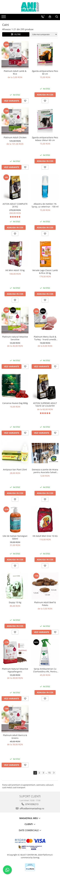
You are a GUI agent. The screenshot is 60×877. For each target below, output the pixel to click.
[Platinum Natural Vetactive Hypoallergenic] (15, 652)
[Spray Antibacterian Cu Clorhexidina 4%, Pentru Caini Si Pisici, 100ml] (45, 652)
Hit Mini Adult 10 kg (15, 270)
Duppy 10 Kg (15, 602)
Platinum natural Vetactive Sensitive (15, 338)
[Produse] (4, 17)
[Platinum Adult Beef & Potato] (45, 586)
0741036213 (31, 804)
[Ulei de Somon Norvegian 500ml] (15, 519)
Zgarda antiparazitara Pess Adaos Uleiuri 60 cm (45, 139)
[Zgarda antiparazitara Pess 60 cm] (45, 54)
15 (49, 772)
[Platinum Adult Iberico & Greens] (15, 718)
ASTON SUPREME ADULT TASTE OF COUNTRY (45, 404)
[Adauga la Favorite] (25, 100)
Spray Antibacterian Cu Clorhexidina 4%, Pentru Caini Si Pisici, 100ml (45, 670)
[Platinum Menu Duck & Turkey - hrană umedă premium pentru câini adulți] (45, 320)
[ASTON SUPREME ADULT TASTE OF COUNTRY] (45, 386)
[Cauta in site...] (56, 17)
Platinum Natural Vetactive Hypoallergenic (15, 670)
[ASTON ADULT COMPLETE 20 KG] (15, 187)
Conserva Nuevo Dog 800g (15, 403)
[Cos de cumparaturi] (50, 17)
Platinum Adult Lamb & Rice (15, 72)
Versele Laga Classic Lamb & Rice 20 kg (45, 271)
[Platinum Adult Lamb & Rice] (15, 54)
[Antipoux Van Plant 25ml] (15, 453)
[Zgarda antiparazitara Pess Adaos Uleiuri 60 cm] (45, 121)
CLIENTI (29, 824)
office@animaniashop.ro (31, 808)
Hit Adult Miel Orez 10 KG (45, 536)
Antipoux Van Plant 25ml (15, 469)
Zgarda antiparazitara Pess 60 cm (45, 72)
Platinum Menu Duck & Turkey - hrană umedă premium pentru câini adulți (45, 338)
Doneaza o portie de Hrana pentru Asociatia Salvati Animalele (45, 471)
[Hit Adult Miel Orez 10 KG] (45, 519)
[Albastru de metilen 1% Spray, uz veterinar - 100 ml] (45, 187)
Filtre (17, 34)
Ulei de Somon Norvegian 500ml (15, 537)
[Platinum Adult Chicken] (15, 121)
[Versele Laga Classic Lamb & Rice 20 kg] (45, 253)
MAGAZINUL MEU (28, 818)
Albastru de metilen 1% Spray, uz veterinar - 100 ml (45, 205)
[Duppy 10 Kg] (15, 586)
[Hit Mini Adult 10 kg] (15, 253)
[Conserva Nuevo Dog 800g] (15, 386)
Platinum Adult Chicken (15, 137)
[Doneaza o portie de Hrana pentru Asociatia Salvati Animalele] (45, 453)
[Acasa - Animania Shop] (30, 7)
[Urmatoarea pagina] (54, 773)
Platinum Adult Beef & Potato (45, 604)
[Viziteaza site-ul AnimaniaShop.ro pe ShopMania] (30, 867)
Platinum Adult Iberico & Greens (15, 736)
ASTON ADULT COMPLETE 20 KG (15, 205)
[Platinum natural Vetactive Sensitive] (15, 320)
